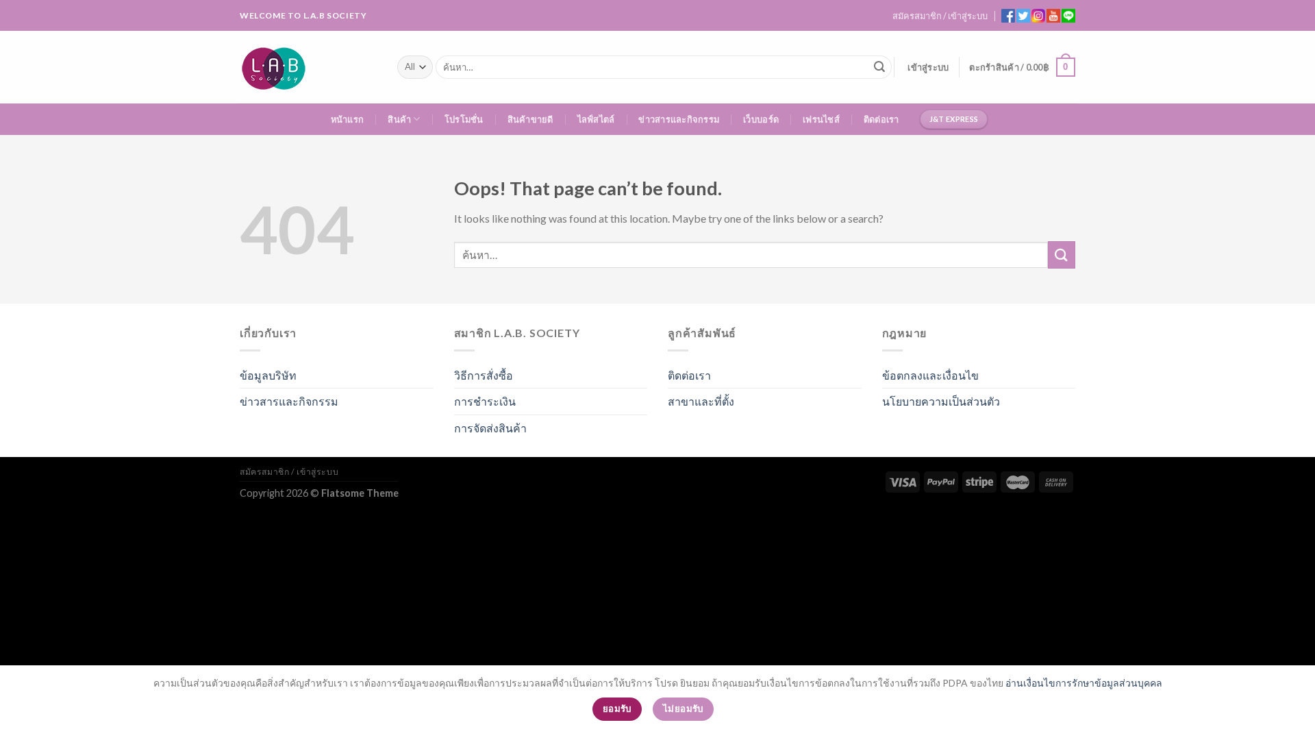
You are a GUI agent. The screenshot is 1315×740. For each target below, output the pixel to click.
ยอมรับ (617, 708)
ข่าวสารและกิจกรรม (678, 119)
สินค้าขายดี (530, 119)
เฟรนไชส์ (821, 119)
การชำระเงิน (485, 401)
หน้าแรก (347, 119)
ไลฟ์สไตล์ (596, 119)
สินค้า (399, 119)
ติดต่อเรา (881, 119)
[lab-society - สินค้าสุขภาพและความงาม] (308, 67)
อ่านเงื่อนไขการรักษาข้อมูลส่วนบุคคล (1083, 683)
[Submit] (879, 67)
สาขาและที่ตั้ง (701, 401)
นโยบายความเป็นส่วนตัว (941, 401)
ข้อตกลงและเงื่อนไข (930, 375)
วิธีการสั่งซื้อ (483, 375)
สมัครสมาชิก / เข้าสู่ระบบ (940, 15)
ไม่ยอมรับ (683, 708)
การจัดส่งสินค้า (490, 427)
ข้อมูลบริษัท (268, 375)
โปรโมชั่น (464, 119)
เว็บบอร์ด (761, 119)
